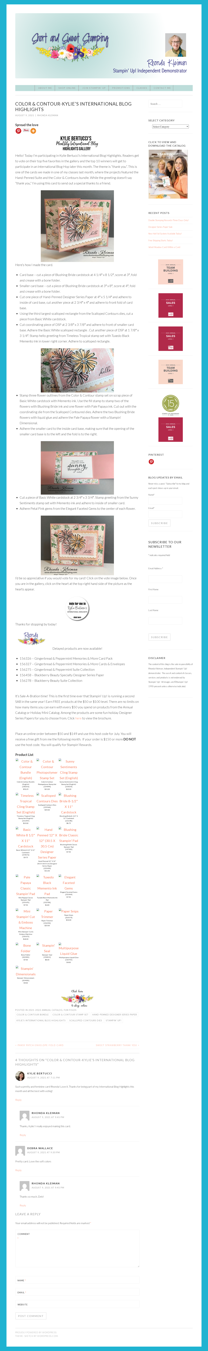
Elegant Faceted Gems (68, 892)
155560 (47, 807)
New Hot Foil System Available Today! (165, 233)
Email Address (155, 568)
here (78, 718)
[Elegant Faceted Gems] (69, 888)
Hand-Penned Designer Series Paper (114, 1014)
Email (22, 1292)
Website (23, 1304)
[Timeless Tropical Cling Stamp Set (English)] (26, 812)
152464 (69, 894)
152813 (47, 957)
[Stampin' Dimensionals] (26, 974)
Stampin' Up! (114, 1020)
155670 (26, 902)
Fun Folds (70, 1010)
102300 (26, 957)
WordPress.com (47, 1336)
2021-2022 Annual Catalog (45, 1010)
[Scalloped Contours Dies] (47, 801)
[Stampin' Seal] (47, 951)
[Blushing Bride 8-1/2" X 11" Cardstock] (69, 812)
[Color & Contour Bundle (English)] (26, 778)
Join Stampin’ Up (94, 88)
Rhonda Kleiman (47, 115)
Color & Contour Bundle (33, 1014)
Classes (141, 88)
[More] (33, 131)
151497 (26, 821)
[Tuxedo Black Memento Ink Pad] (47, 894)
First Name (153, 589)
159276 (26, 855)
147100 (69, 849)
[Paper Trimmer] (47, 917)
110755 (69, 960)
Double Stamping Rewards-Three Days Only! (168, 220)
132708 (47, 902)
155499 (47, 868)
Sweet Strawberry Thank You (117, 1045)
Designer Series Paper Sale (160, 227)
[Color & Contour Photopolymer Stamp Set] (47, 778)
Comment (24, 1236)
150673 (26, 936)
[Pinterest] (18, 131)
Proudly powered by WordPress (36, 1332)
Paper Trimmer (47, 921)
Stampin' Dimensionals (25, 978)
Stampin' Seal (47, 955)
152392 (47, 923)
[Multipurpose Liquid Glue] (69, 953)
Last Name (153, 610)
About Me (45, 88)
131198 (69, 821)
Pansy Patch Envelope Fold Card (39, 1045)
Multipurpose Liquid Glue (68, 957)
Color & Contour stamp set (70, 1014)
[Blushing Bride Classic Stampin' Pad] (69, 841)
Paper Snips (68, 915)
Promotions (121, 88)
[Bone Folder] (26, 951)
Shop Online (67, 88)
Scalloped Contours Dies (47, 805)
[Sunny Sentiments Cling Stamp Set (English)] (69, 778)
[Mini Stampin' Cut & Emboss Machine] (26, 928)
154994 (47, 786)
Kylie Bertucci (39, 1073)
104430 (26, 980)
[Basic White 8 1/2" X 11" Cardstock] (26, 846)
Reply (18, 1099)
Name (22, 1280)
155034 (69, 786)
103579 (69, 917)
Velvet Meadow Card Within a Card (164, 247)
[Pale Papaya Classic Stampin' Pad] (26, 894)
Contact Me (162, 88)
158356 (26, 786)
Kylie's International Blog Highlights (41, 1020)
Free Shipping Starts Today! (160, 240)
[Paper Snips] (68, 911)
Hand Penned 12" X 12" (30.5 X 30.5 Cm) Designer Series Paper (47, 863)
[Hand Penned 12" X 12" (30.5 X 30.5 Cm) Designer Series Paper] (47, 857)
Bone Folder (25, 955)
